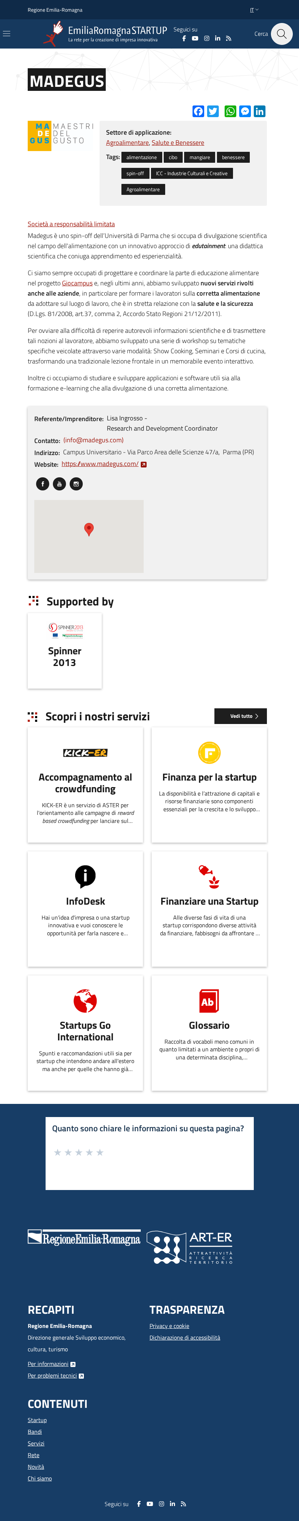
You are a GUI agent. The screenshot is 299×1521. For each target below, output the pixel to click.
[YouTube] (195, 38)
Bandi (35, 1431)
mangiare (200, 157)
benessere (233, 157)
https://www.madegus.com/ (100, 464)
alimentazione (142, 157)
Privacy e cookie (169, 1325)
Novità (36, 1466)
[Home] (106, 33)
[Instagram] (206, 38)
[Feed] (228, 38)
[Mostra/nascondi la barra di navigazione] (6, 33)
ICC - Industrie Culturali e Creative (192, 173)
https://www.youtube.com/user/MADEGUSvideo (59, 482)
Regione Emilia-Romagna (55, 10)
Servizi (36, 1443)
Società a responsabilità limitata (71, 224)
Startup (37, 1420)
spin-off (135, 173)
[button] (255, 10)
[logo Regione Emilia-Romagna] (84, 1236)
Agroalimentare (127, 142)
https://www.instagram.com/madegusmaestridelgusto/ (76, 482)
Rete (33, 1455)
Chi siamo (40, 1478)
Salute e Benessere (178, 142)
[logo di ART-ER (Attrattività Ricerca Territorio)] (189, 1246)
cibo (173, 157)
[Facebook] (184, 38)
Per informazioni (48, 1363)
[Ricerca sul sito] (282, 34)
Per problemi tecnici (52, 1375)
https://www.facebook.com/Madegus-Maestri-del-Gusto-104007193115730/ (42, 482)
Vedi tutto (241, 716)
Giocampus (77, 283)
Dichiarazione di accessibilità (185, 1337)
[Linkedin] (217, 38)
